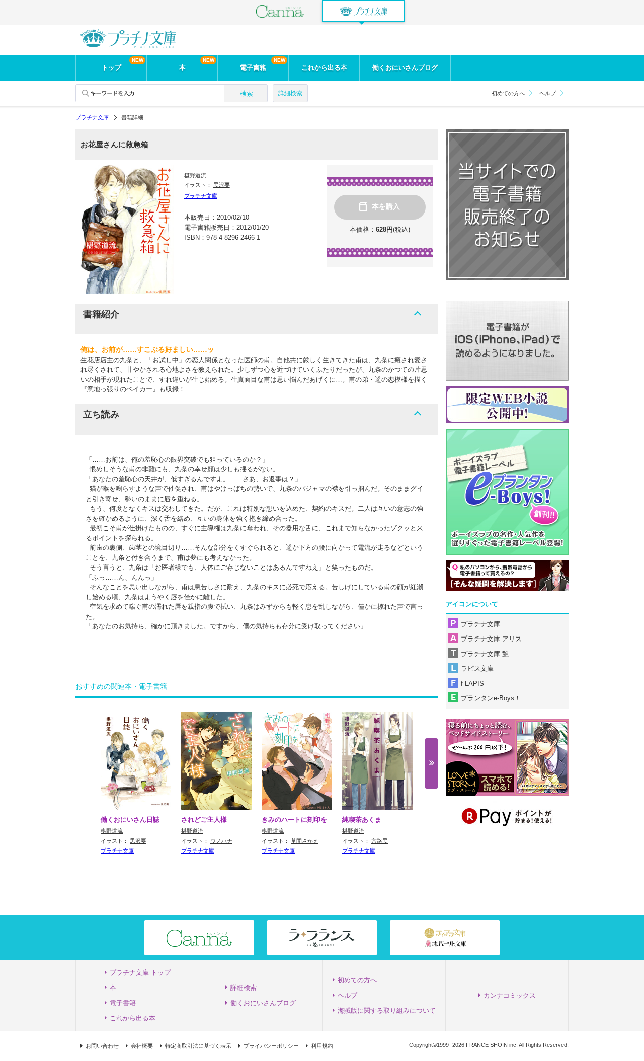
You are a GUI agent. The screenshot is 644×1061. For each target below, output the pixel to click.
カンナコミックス (510, 995)
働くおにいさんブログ (405, 68)
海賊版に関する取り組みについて (387, 1010)
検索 (246, 93)
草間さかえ (304, 841)
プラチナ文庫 (92, 117)
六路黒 (379, 841)
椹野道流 (195, 175)
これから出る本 (324, 68)
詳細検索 (290, 93)
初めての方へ (508, 93)
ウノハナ (221, 841)
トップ (111, 68)
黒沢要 (221, 185)
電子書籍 (253, 68)
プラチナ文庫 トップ (140, 972)
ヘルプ (547, 93)
